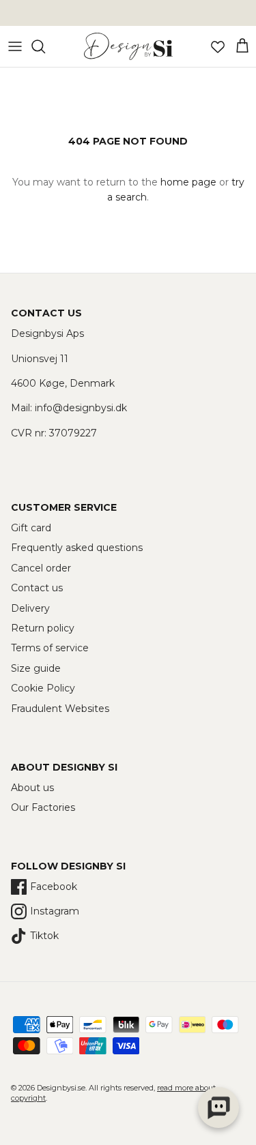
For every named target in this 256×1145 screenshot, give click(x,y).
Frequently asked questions (77, 547)
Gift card (31, 528)
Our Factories (43, 807)
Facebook (53, 886)
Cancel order (41, 568)
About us (32, 788)
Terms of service (50, 648)
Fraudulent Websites (60, 708)
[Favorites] (217, 46)
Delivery (30, 608)
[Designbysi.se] (128, 46)
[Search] (45, 46)
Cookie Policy (43, 688)
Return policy (42, 628)
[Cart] (242, 46)
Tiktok (44, 936)
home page (188, 182)
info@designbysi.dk (81, 408)
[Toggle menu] (15, 46)
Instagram (54, 911)
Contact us (37, 588)
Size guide (36, 668)
